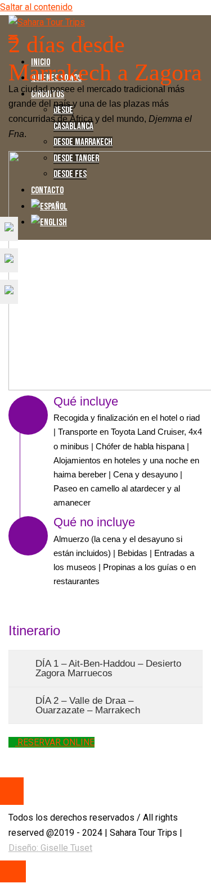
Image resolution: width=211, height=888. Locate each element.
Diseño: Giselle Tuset (50, 848)
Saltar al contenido (36, 7)
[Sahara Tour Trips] (46, 22)
